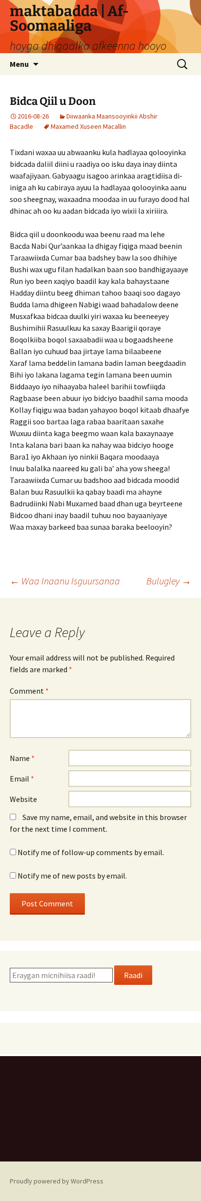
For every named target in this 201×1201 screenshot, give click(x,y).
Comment (29, 691)
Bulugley (168, 581)
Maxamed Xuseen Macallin (88, 126)
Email (22, 778)
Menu (19, 64)
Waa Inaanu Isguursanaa (65, 581)
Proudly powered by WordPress (56, 1181)
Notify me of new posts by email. (72, 876)
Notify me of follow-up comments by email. (91, 852)
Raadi (133, 975)
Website (23, 799)
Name (22, 758)
